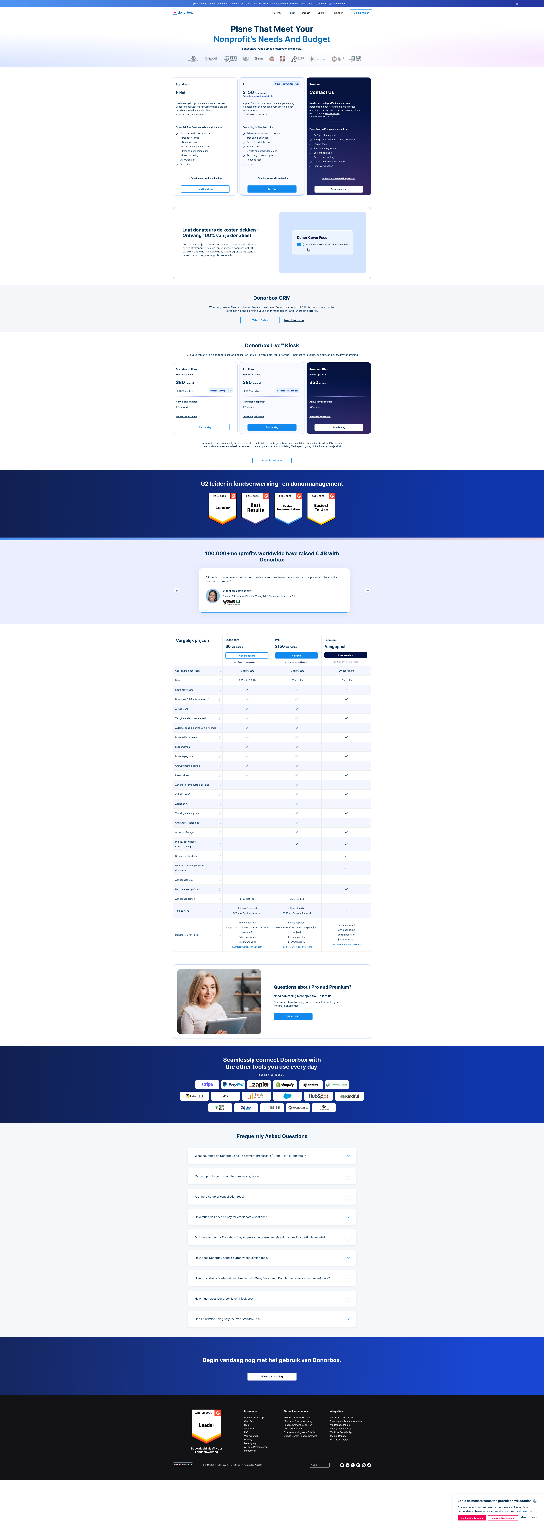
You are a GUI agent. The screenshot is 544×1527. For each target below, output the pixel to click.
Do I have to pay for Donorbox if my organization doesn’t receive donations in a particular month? (260, 1237)
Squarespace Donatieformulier (346, 1421)
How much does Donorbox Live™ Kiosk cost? (225, 1298)
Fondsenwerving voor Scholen (300, 1432)
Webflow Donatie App (341, 1432)
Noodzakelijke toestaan (503, 1518)
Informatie (250, 1411)
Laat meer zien (524, 1511)
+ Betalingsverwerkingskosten (205, 178)
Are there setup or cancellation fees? (219, 1196)
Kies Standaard (205, 189)
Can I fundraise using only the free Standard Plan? (228, 1319)
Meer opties (528, 1517)
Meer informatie (250, 110)
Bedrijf (321, 12)
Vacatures (249, 1428)
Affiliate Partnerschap (256, 1447)
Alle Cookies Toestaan (472, 1518)
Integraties (336, 1411)
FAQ (246, 1432)
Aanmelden (339, 3)
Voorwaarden (251, 1435)
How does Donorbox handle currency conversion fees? (231, 1258)
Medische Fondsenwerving (298, 1421)
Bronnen (305, 12)
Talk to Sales (260, 320)
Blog (246, 1424)
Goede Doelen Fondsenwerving (300, 1435)
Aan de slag (205, 427)
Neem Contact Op (254, 1417)
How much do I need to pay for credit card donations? (231, 1217)
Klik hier (333, 443)
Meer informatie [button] (272, 460)
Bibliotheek (250, 1450)
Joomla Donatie (338, 1435)
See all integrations (270, 1074)
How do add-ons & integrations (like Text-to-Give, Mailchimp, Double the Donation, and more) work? (262, 1278)
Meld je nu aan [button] (361, 12)
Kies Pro (272, 189)
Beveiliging (250, 1443)
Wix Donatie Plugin (340, 1424)
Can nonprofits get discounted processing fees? (227, 1176)
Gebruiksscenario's (296, 1411)
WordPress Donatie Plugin (343, 1417)
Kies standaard (247, 655)
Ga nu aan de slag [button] (272, 1376)
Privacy (248, 1439)
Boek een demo (339, 189)
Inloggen (338, 12)
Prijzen (291, 12)
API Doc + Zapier (339, 1439)
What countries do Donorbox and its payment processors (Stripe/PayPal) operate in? (251, 1156)
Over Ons (249, 1421)
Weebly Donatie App (340, 1428)
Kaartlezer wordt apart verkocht (247, 947)
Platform (276, 12)
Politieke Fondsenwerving (297, 1417)
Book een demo (345, 655)
